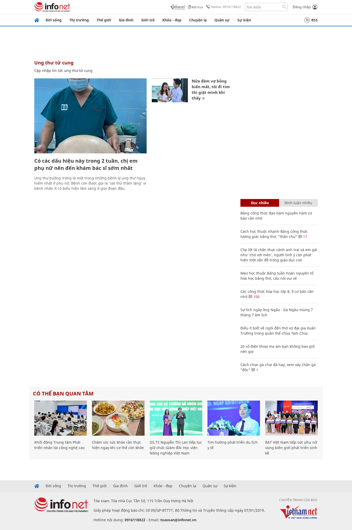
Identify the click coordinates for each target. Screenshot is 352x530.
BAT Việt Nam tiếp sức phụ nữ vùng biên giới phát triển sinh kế (291, 448)
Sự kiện (244, 20)
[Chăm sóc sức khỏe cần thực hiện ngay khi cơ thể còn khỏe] (118, 418)
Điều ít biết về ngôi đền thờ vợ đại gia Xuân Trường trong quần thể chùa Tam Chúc (278, 331)
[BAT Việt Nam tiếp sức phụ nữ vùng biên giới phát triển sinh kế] (291, 418)
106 (255, 296)
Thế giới (104, 20)
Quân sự (222, 20)
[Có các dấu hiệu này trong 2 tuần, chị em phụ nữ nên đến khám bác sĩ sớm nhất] (90, 115)
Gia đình (126, 20)
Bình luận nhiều (298, 202)
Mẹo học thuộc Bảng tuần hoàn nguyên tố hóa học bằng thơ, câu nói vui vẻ (276, 276)
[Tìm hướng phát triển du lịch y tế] (233, 418)
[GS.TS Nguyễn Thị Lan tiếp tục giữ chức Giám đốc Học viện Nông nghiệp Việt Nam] (176, 418)
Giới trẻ (148, 20)
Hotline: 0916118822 (226, 7)
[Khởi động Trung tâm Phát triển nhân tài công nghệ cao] (60, 418)
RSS (314, 20)
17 (304, 236)
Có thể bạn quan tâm (63, 393)
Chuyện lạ (198, 20)
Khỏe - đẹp (171, 20)
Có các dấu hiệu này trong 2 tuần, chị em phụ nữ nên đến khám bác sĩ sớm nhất (86, 164)
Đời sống (54, 20)
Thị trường (79, 20)
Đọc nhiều (260, 202)
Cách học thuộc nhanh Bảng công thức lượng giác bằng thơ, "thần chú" (274, 234)
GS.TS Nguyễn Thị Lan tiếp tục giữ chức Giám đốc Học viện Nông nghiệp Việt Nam (176, 448)
